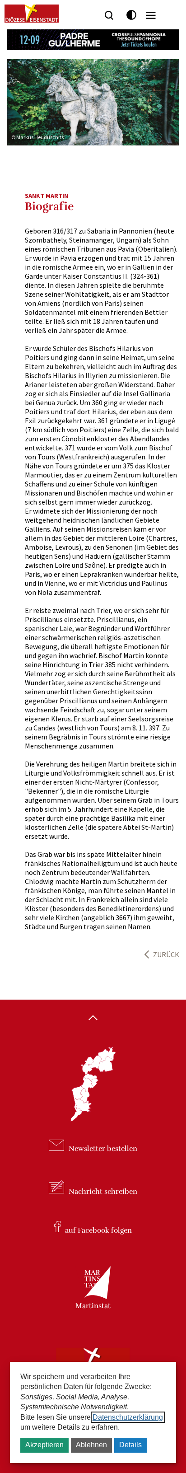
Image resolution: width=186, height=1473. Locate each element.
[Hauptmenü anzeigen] (151, 15)
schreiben (103, 1191)
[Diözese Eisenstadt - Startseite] (32, 14)
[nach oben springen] (93, 1018)
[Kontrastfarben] (131, 15)
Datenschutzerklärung (128, 1417)
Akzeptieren (44, 1445)
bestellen (103, 1148)
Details (130, 1445)
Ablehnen (91, 1445)
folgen (98, 1230)
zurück (166, 954)
